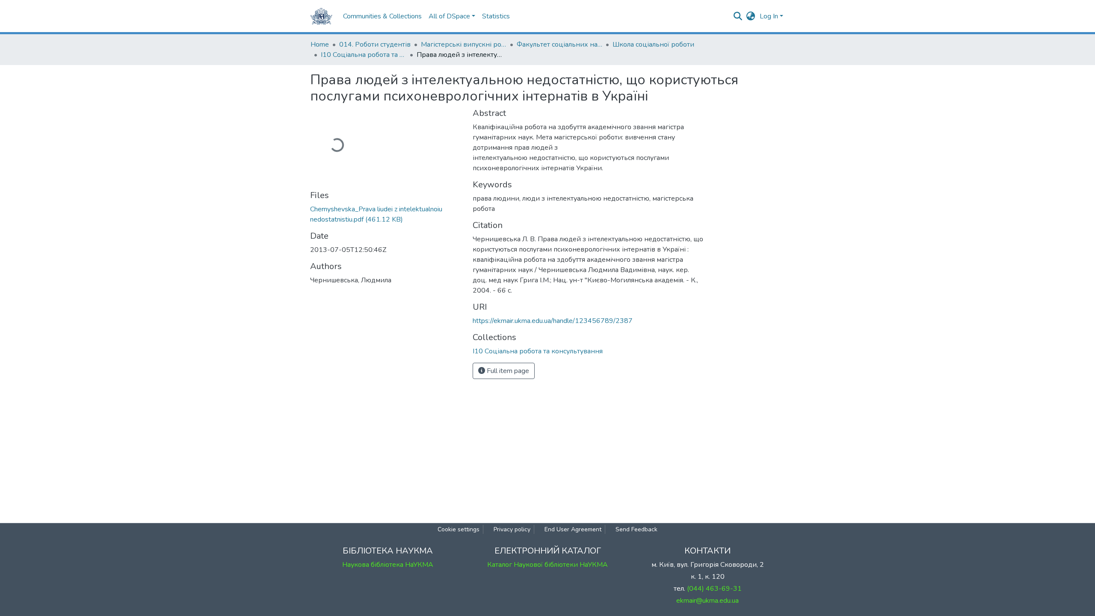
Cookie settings (458, 529)
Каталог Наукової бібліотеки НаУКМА (547, 564)
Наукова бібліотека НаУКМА (387, 564)
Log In (769, 16)
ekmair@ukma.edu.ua (707, 600)
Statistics (496, 16)
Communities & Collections (382, 16)
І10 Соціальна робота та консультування (363, 54)
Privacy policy (512, 529)
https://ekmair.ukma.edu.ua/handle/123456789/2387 (553, 321)
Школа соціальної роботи (653, 44)
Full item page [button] (507, 371)
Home (320, 44)
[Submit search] (738, 16)
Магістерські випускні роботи (463, 44)
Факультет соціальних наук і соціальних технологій (559, 44)
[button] (751, 16)
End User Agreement (573, 529)
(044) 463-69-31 (714, 588)
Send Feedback (636, 529)
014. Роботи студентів (375, 44)
